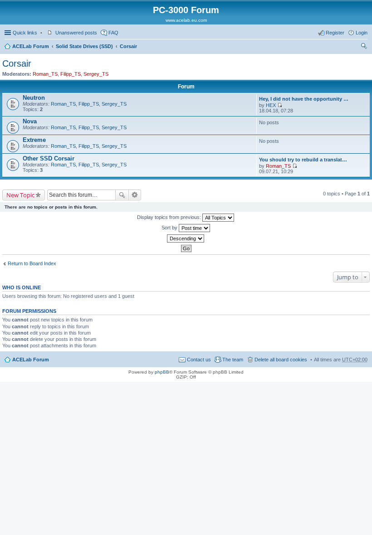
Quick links (25, 32)
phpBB (162, 372)
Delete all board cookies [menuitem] (281, 359)
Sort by (170, 227)
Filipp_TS (70, 74)
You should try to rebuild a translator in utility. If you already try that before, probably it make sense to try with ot (304, 159)
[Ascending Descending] (186, 238)
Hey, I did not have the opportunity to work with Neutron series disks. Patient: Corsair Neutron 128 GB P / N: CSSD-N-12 (304, 99)
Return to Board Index (32, 263)
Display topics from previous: (169, 217)
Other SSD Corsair (48, 158)
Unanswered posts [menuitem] (76, 32)
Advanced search (135, 195)
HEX (271, 105)
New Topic (20, 195)
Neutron (34, 97)
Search (122, 195)
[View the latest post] (279, 105)
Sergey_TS (95, 74)
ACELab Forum (30, 46)
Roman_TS (45, 74)
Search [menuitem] (363, 47)
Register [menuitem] (335, 32)
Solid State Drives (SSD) (84, 46)
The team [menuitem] (232, 359)
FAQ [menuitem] (113, 32)
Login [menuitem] (361, 32)
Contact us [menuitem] (199, 359)
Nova (30, 121)
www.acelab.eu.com (186, 20)
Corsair (128, 46)
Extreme (34, 139)
